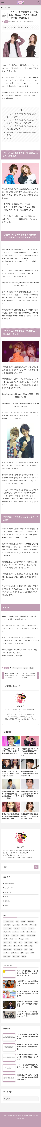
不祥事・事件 (31, 935)
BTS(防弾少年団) (8, 921)
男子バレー (14, 953)
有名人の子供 (18, 946)
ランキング (14, 935)
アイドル (24, 925)
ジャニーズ (9, 888)
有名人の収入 (7, 946)
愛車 (36, 942)
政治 (6, 896)
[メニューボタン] (2, 2)
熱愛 (31, 668)
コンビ (24, 928)
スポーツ (8, 892)
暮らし (7, 901)
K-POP (23, 921)
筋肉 (22, 953)
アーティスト (17, 668)
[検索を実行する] (36, 867)
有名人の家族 (7, 949)
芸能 (6, 21)
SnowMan (31, 921)
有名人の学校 (28, 946)
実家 (15, 942)
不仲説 (22, 935)
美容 (32, 953)
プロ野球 (6, 935)
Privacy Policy (28, 1115)
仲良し (5, 939)
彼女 (20, 942)
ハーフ (22, 932)
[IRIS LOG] (20, 2)
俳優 (11, 939)
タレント (15, 932)
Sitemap (15, 1115)
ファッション (31, 932)
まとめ (9, 138)
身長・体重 (16, 956)
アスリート (33, 925)
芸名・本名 (6, 956)
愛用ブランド (28, 942)
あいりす (20, 706)
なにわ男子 (16, 925)
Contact (10, 1115)
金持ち (24, 956)
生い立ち (6, 953)
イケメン (16, 928)
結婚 (27, 953)
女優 (27, 939)
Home (4, 1115)
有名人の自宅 (18, 949)
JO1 (17, 921)
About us (20, 1115)
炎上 (25, 949)
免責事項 (35, 1115)
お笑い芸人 (6, 925)
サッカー (31, 928)
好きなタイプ (7, 942)
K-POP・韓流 (9, 883)
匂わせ (25, 668)
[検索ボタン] (38, 2)
